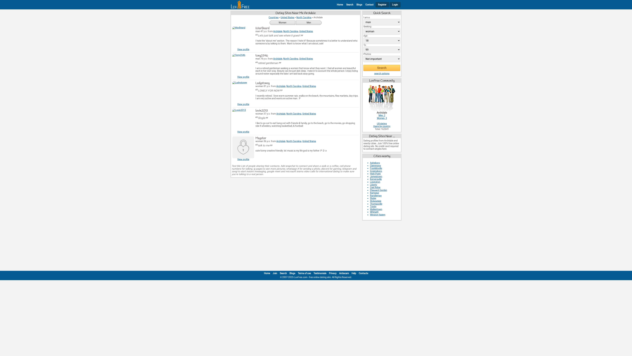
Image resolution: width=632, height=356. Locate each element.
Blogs (359, 4)
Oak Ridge (375, 187)
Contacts (363, 273)
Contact (369, 4)
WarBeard (262, 28)
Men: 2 (382, 115)
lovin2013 (261, 111)
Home (340, 4)
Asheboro (375, 163)
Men (309, 22)
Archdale (277, 31)
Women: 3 (382, 118)
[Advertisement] (316, 246)
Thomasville (376, 204)
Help (354, 273)
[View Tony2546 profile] (243, 65)
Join (275, 273)
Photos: (367, 54)
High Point (375, 173)
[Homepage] (240, 4)
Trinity (373, 206)
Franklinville (376, 168)
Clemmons (375, 165)
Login (395, 4)
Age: (365, 35)
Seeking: (367, 26)
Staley (373, 198)
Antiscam (344, 273)
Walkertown (376, 209)
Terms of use (304, 273)
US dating (382, 123)
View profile (243, 49)
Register (382, 4)
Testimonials (320, 273)
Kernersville (376, 179)
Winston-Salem (377, 214)
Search (349, 4)
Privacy (333, 273)
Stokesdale (375, 201)
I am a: (366, 17)
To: (364, 45)
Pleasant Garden (378, 190)
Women (282, 22)
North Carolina (290, 31)
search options (381, 73)
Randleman (376, 195)
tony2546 (261, 56)
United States (306, 31)
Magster (260, 138)
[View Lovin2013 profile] (243, 120)
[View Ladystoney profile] (243, 92)
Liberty (373, 184)
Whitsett (374, 212)
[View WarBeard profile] (243, 37)
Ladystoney (262, 83)
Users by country (381, 126)
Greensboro (376, 171)
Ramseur (374, 193)
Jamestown (376, 176)
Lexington (375, 182)
